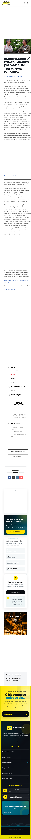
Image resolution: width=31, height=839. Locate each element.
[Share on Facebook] (9, 477)
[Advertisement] (15, 22)
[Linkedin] (17, 477)
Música (15, 433)
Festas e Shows (17, 431)
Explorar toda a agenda (14, 741)
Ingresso (13, 390)
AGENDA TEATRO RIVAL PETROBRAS (14, 77)
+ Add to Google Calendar (18, 451)
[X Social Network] (13, 477)
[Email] (21, 477)
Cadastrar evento (15, 592)
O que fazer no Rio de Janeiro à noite (14, 176)
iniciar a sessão (14, 678)
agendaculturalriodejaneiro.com (15, 832)
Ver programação (15, 531)
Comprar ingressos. (9, 290)
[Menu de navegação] (28, 3)
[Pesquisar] (24, 3)
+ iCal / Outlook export (17, 456)
